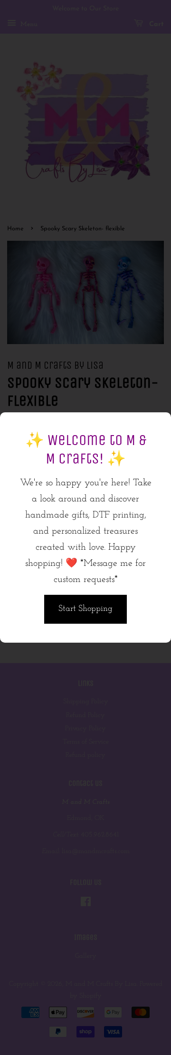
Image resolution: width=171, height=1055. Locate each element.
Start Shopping (85, 609)
